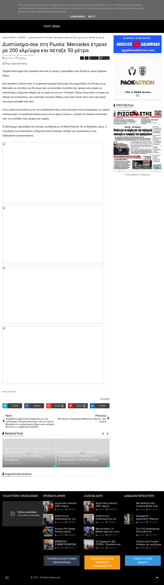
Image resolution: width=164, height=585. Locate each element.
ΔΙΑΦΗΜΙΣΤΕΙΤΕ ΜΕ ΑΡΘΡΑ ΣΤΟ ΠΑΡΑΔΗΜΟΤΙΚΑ (102, 562)
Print (95, 58)
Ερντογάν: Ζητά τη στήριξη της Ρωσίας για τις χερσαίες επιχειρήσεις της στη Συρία (81, 456)
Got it (91, 16)
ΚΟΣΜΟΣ (105, 399)
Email (106, 58)
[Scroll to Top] (157, 577)
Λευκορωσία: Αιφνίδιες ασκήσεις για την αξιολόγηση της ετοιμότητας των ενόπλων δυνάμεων (29, 454)
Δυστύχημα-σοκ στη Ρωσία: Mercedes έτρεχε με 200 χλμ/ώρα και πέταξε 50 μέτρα (54, 47)
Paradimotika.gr (22, 577)
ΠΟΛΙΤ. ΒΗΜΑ (52, 26)
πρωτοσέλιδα (132, 175)
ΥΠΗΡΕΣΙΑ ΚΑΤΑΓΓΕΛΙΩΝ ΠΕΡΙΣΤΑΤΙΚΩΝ (61, 560)
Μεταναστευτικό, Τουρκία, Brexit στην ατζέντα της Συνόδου (148, 506)
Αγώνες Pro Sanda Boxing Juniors (65, 530)
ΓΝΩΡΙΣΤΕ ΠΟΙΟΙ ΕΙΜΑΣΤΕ (142, 560)
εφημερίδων (145, 175)
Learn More (77, 16)
